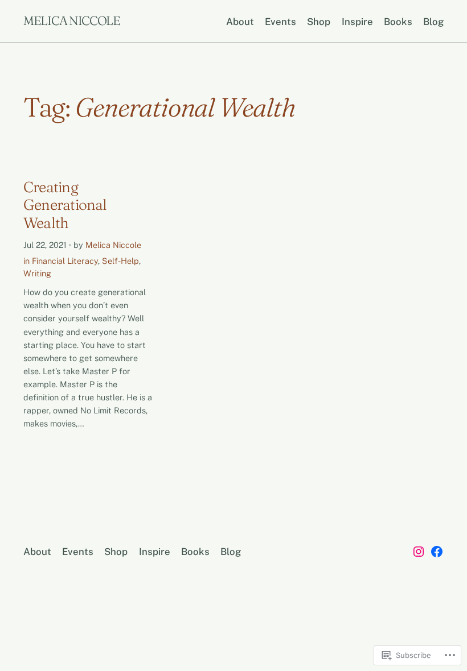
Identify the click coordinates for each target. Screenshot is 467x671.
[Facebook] (437, 551)
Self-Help (120, 261)
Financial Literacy (65, 261)
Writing (37, 273)
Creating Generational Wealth (65, 205)
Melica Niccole (71, 20)
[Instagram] (418, 551)
